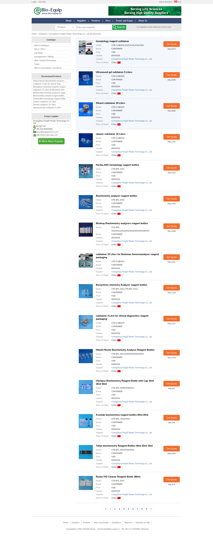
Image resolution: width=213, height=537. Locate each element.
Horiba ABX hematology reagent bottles (117, 165)
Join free (42, 2)
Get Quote (172, 44)
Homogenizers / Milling (44, 57)
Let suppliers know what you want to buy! (154, 27)
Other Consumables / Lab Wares (48, 68)
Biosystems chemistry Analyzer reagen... (50, 87)
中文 (179, 2)
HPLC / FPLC (40, 49)
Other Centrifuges (41, 45)
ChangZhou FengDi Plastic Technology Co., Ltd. (131, 59)
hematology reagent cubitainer (112, 41)
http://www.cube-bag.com (47, 135)
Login (34, 2)
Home (68, 21)
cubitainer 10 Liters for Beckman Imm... (49, 90)
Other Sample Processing (45, 60)
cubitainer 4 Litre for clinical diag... (47, 84)
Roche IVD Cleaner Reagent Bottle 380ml (118, 476)
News (108, 21)
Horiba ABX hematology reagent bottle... (50, 99)
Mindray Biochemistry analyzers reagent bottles (122, 223)
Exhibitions (116, 523)
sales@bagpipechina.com (47, 132)
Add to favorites (165, 2)
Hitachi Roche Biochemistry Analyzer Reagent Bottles (125, 349)
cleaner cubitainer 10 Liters (44, 102)
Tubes (36, 64)
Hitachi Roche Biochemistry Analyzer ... (49, 81)
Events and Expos (124, 21)
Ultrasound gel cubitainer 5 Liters (47, 108)
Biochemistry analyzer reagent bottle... (49, 96)
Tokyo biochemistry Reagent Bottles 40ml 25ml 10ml (124, 445)
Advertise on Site (143, 523)
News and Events (101, 523)
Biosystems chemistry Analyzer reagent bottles (121, 284)
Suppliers (81, 21)
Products (96, 21)
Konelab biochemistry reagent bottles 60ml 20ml (122, 414)
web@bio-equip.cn (112, 529)
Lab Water (38, 53)
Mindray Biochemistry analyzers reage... (50, 93)
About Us (142, 21)
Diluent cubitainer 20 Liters (44, 105)
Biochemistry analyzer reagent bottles (116, 195)
